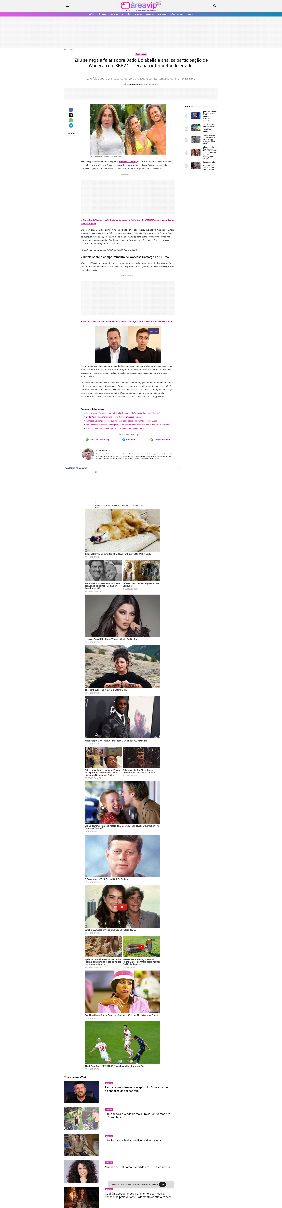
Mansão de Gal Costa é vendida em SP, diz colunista (137, 1167)
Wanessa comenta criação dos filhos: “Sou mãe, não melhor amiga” (116, 429)
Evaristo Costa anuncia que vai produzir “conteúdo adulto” (209, 128)
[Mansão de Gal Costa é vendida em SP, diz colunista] (81, 1171)
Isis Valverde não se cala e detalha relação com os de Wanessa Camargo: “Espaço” (123, 413)
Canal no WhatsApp (99, 439)
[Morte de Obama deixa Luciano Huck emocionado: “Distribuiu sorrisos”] (195, 118)
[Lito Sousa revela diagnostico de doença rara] (81, 1145)
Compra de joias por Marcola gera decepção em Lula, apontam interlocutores (209, 165)
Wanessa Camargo (128, 161)
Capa (66, 49)
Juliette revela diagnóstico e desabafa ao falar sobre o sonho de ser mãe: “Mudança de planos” (209, 152)
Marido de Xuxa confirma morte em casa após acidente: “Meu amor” (209, 139)
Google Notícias (162, 439)
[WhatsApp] (71, 120)
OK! (162, 1184)
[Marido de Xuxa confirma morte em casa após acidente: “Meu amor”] (195, 142)
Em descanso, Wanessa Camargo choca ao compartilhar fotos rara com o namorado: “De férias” (128, 425)
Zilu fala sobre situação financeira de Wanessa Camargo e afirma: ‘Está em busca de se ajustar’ (128, 321)
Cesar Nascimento (135, 84)
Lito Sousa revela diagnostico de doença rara (133, 1140)
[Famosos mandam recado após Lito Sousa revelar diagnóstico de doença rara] (81, 1092)
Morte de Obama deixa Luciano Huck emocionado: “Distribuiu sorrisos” (209, 115)
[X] (71, 115)
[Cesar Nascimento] (125, 84)
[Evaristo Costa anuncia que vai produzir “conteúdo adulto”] (195, 131)
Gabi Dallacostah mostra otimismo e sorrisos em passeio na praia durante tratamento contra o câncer (138, 1195)
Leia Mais (154, 1184)
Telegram (130, 439)
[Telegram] (71, 125)
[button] (200, 6)
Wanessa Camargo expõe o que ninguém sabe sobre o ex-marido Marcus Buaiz (121, 421)
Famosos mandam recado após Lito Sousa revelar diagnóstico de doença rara (136, 1089)
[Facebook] (71, 110)
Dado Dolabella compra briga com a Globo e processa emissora (114, 417)
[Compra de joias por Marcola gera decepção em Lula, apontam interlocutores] (195, 169)
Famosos (71, 49)
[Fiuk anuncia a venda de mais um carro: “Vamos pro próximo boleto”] (81, 1118)
